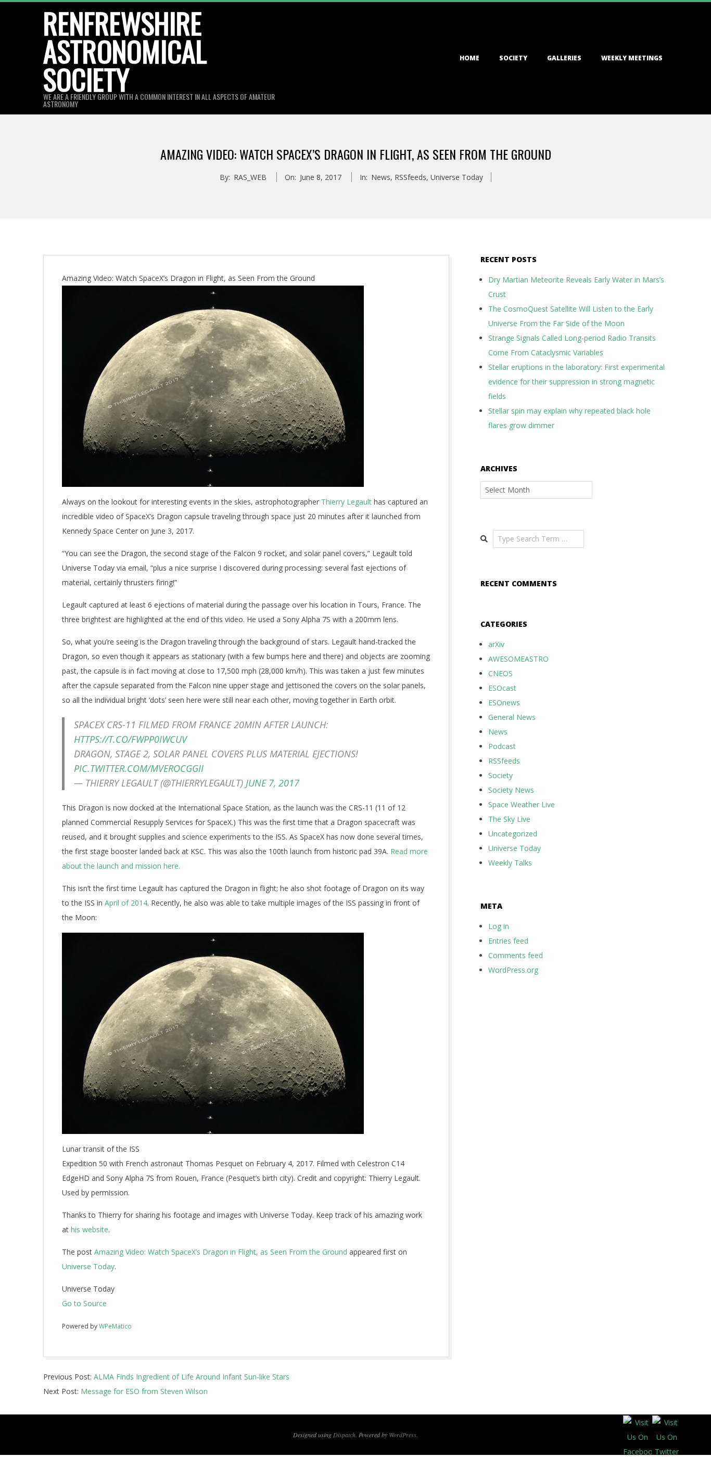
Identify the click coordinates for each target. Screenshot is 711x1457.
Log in (498, 926)
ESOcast (502, 688)
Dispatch (344, 1434)
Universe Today (456, 177)
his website (89, 1229)
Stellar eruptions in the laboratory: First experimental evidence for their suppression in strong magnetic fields (576, 381)
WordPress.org (513, 970)
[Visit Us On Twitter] (666, 1422)
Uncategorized (512, 834)
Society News (511, 790)
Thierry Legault (346, 502)
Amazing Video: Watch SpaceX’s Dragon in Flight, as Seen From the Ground (220, 1252)
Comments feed (515, 955)
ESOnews (504, 702)
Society (513, 58)
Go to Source (84, 1303)
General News (512, 717)
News (380, 177)
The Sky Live (509, 819)
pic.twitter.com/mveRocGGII (139, 768)
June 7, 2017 (272, 783)
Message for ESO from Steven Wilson (144, 1391)
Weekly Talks (510, 863)
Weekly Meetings (632, 58)
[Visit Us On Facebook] (637, 1422)
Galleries (564, 58)
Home (469, 58)
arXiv (496, 644)
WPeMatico (115, 1326)
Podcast (502, 746)
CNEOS (500, 673)
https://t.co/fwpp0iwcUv (130, 739)
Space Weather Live (521, 804)
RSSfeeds (410, 177)
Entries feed (508, 941)
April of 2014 (125, 903)
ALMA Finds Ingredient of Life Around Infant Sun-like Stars (191, 1377)
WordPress (402, 1434)
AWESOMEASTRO (518, 659)
